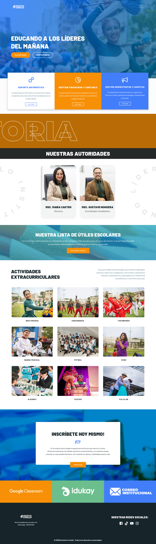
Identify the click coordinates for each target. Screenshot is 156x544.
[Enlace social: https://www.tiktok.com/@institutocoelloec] (127, 523)
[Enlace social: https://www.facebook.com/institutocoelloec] (122, 523)
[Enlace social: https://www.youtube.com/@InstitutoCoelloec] (132, 523)
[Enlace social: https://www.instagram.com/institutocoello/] (138, 523)
